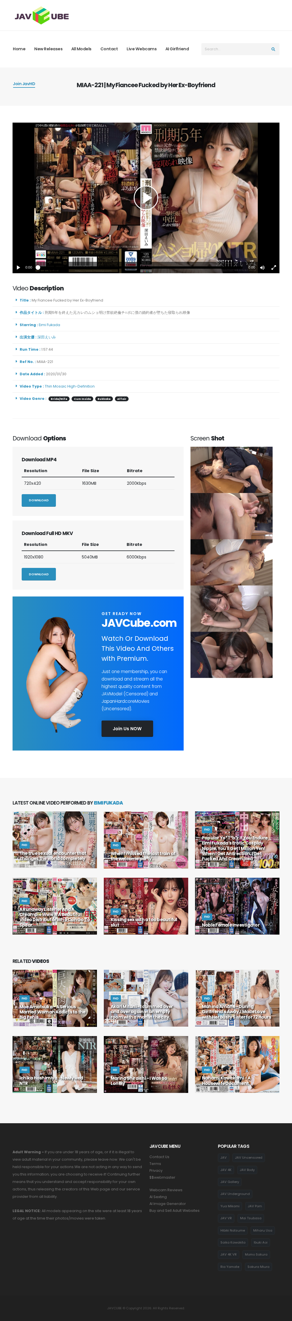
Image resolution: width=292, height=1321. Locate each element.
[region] (146, 198)
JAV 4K (226, 1170)
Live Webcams (142, 49)
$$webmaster (162, 1177)
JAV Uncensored (248, 1157)
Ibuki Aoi (260, 1242)
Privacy (156, 1170)
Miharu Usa (262, 1230)
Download (39, 500)
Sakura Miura (258, 1266)
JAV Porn (255, 1206)
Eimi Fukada (50, 324)
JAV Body (247, 1170)
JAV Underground (235, 1194)
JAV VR (226, 1218)
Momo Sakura (256, 1254)
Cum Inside (82, 399)
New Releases (48, 49)
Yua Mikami (230, 1206)
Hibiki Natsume (232, 1230)
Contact (109, 49)
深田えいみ (47, 337)
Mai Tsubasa (250, 1218)
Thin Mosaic (55, 386)
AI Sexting (158, 1196)
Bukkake (104, 399)
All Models (81, 49)
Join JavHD (24, 84)
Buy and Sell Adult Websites (174, 1210)
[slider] (140, 267)
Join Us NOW (127, 729)
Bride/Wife (59, 399)
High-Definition (81, 386)
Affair (121, 399)
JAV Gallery (229, 1182)
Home (19, 49)
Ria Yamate (229, 1266)
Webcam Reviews (165, 1190)
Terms (155, 1163)
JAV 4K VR (228, 1254)
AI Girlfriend (177, 49)
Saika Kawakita (233, 1242)
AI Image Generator (167, 1203)
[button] (262, 267)
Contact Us (159, 1156)
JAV (223, 1157)
